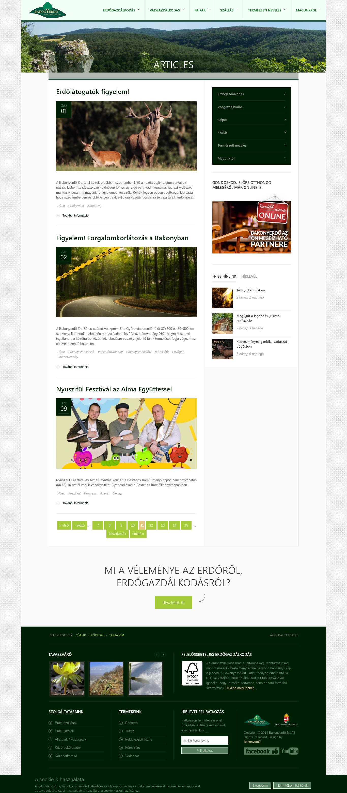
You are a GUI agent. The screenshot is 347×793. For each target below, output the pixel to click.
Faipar (198, 14)
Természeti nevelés (262, 14)
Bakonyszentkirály (138, 352)
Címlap (81, 635)
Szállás (224, 14)
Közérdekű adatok (68, 747)
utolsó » (138, 534)
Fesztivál (74, 493)
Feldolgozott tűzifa (138, 739)
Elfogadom (260, 785)
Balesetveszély (67, 357)
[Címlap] (48, 10)
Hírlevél (249, 276)
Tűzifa (129, 731)
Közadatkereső (66, 756)
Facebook (261, 751)
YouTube (289, 751)
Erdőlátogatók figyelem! (92, 91)
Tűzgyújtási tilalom (250, 290)
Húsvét (104, 493)
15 (186, 525)
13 (163, 525)
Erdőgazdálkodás (116, 14)
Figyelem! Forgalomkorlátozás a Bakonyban (122, 237)
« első (64, 525)
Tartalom (116, 635)
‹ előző (80, 525)
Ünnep (117, 493)
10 (133, 525)
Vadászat (132, 756)
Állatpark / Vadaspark (70, 739)
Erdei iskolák (64, 731)
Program (90, 493)
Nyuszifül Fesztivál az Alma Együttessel (114, 388)
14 (174, 525)
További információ (75, 215)
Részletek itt (174, 602)
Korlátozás (94, 206)
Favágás (178, 352)
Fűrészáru (132, 747)
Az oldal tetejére (284, 635)
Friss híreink (224, 276)
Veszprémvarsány (110, 352)
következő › (117, 534)
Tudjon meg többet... (241, 688)
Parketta (131, 723)
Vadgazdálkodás (162, 14)
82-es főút (162, 352)
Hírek (61, 206)
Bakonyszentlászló (81, 352)
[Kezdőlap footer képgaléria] (67, 695)
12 (151, 525)
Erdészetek (76, 206)
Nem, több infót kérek (292, 785)
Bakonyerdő (252, 742)
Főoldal (97, 635)
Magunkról (304, 14)
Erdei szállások (66, 723)
